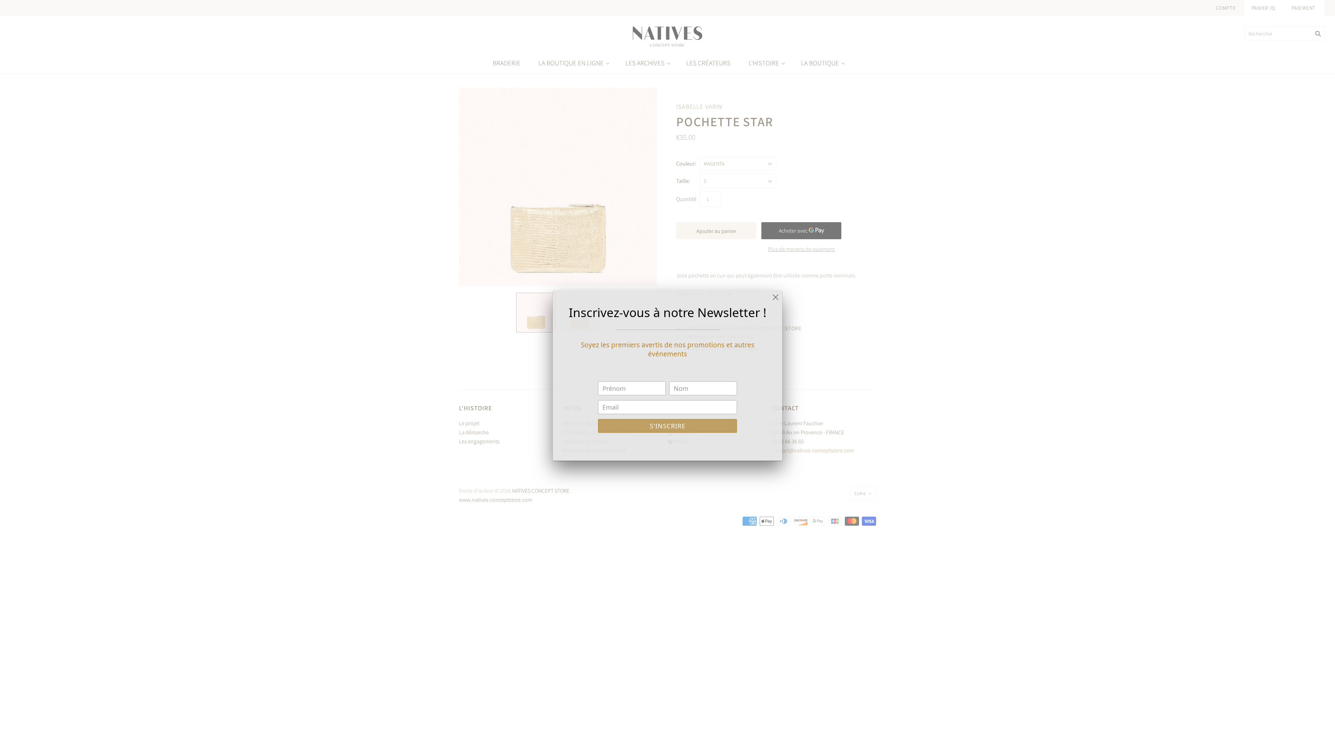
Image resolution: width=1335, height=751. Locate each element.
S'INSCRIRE (668, 426)
